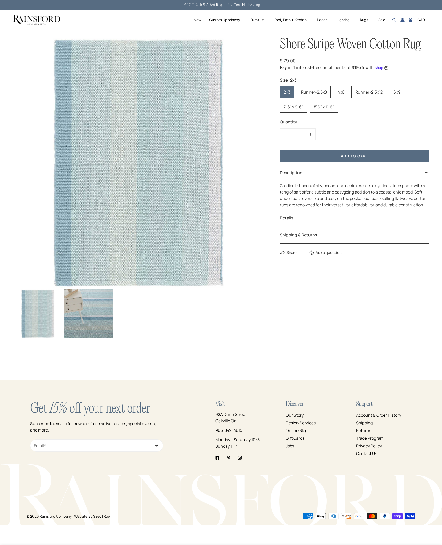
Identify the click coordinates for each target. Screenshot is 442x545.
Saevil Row (102, 516)
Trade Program (370, 438)
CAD (421, 20)
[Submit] (156, 445)
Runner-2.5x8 (314, 92)
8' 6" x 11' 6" (324, 107)
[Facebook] (217, 458)
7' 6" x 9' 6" (293, 107)
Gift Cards (295, 438)
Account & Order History (378, 415)
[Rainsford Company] (36, 20)
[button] (410, 20)
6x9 (397, 92)
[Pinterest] (228, 458)
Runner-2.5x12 (369, 92)
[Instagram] (240, 458)
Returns (363, 430)
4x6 (341, 92)
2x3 (287, 92)
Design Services (301, 423)
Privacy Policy (369, 446)
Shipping (364, 423)
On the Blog (296, 430)
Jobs (290, 446)
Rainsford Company (56, 516)
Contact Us (366, 453)
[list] (138, 162)
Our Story (295, 415)
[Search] (394, 20)
